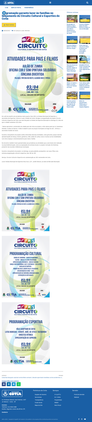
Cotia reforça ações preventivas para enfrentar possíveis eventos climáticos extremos (84, 86)
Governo (83, 61)
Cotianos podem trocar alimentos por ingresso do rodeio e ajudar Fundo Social (71, 104)
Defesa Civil (84, 79)
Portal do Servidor (79, 394)
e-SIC (6, 7)
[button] (4, 384)
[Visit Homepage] (9, 2)
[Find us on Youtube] (85, 419)
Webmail (76, 397)
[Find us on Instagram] (81, 419)
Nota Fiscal (58, 405)
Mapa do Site (38, 405)
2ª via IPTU (58, 394)
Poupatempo (58, 400)
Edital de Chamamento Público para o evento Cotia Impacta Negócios (84, 104)
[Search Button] (87, 2)
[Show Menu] (50, 2)
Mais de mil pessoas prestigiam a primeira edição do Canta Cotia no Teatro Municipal (72, 68)
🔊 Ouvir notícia (9, 25)
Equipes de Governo (40, 394)
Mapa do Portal (16, 7)
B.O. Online (58, 397)
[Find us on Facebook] (78, 419)
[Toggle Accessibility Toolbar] (4, 13)
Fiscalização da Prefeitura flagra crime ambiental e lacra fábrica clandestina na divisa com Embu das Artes (71, 29)
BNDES (56, 402)
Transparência (28, 7)
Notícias (27, 30)
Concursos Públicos (84, 20)
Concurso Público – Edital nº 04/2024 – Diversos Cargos (72, 47)
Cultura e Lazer (20, 30)
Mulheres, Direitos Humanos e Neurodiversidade (86, 41)
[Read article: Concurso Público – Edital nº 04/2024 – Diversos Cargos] (72, 40)
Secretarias (38, 397)
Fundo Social (72, 97)
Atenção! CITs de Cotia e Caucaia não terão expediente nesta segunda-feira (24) (84, 68)
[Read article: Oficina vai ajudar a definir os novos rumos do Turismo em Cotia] (72, 77)
